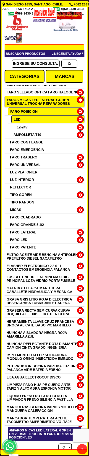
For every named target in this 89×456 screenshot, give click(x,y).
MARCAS (64, 76)
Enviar (18, 381)
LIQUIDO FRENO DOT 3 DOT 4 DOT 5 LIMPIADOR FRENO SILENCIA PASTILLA (40, 397)
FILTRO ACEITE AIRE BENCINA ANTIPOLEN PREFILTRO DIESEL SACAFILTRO (42, 256)
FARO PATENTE (23, 247)
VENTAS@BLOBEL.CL (67, 13)
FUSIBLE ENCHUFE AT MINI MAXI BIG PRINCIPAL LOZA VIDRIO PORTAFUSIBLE (41, 279)
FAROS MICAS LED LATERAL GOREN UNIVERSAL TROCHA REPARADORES (38, 101)
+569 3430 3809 (27, 13)
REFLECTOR (20, 187)
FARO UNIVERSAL (25, 165)
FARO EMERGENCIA (27, 150)
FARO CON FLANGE (26, 142)
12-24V (22, 127)
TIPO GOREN (21, 195)
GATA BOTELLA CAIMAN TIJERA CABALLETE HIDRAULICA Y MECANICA (39, 290)
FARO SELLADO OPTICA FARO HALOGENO (43, 92)
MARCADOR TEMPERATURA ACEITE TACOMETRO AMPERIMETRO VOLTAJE (39, 420)
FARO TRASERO (23, 157)
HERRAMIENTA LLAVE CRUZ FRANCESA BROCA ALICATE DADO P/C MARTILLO (40, 323)
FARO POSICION (24, 111)
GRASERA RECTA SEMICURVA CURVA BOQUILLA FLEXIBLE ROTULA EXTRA (38, 312)
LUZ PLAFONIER (23, 172)
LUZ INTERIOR (22, 180)
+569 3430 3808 (72, 9)
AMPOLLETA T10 (27, 135)
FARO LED (18, 240)
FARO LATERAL (23, 232)
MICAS (15, 210)
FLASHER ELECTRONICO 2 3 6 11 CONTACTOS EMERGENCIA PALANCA (38, 267)
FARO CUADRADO (25, 217)
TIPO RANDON (22, 202)
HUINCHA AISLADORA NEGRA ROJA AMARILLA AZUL (37, 334)
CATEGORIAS (24, 76)
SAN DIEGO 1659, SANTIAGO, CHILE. (34, 4)
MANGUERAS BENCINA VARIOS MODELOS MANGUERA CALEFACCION (42, 409)
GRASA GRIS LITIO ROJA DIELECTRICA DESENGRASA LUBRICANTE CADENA (39, 301)
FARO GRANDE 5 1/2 (27, 225)
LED (17, 119)
